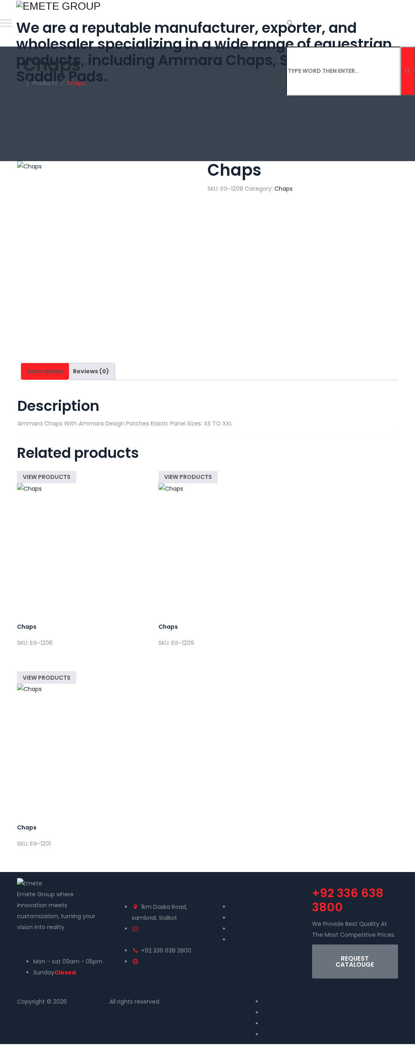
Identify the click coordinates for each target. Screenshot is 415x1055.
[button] (355, 961)
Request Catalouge (257, 940)
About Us (242, 918)
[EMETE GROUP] (206, 6)
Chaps (283, 189)
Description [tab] (45, 371)
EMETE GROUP (87, 1002)
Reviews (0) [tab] (91, 371)
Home (238, 907)
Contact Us (246, 929)
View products (47, 477)
